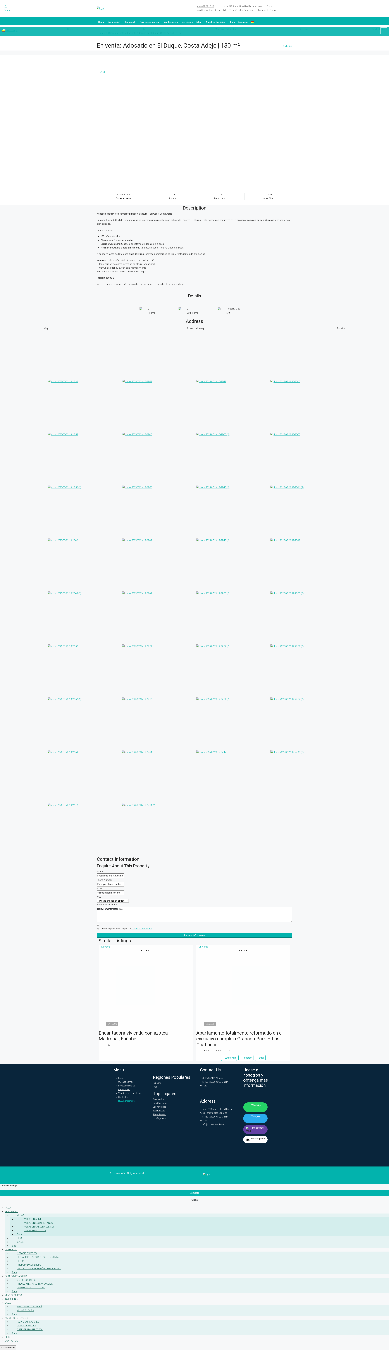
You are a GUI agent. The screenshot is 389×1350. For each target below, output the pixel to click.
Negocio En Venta (27, 1253)
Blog (232, 22)
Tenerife (157, 1083)
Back (19, 1234)
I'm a (99, 897)
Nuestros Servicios (215, 22)
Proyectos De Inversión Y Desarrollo (39, 1268)
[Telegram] (288, 7)
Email (99, 888)
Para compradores (149, 22)
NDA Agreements (127, 1101)
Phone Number (104, 880)
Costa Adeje (158, 1099)
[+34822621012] (383, 30)
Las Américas (159, 1107)
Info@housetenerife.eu (208, 10)
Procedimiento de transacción (35, 1283)
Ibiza (155, 1087)
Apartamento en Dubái (29, 1306)
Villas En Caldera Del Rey (39, 1226)
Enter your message (107, 904)
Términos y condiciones (129, 1093)
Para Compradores (28, 1321)
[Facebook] (277, 7)
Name (100, 871)
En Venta (7, 8)
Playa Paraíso (159, 1114)
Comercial (129, 22)
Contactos (243, 22)
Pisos (20, 1238)
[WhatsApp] (291, 7)
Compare (194, 1192)
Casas (20, 1242)
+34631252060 (209, 1082)
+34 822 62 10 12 (205, 6)
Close (194, 1199)
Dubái (198, 22)
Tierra (20, 1261)
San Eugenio (159, 1110)
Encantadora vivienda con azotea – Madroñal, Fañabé (135, 1036)
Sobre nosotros (26, 1280)
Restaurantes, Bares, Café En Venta (38, 1257)
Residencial (114, 22)
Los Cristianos (160, 1103)
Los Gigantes (159, 1118)
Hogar (101, 22)
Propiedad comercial (29, 1264)
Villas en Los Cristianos (38, 1223)
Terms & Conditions (141, 928)
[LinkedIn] (280, 7)
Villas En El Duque (35, 1230)
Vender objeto (171, 22)
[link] (145, 988)
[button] (144, 950)
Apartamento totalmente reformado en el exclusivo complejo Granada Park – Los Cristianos (239, 1038)
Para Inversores (26, 1325)
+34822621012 (209, 1078)
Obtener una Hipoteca (30, 1329)
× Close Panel (8, 1347)
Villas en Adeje (33, 1219)
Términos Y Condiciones (31, 1287)
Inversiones (187, 22)
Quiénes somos (126, 1082)
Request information (194, 935)
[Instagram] (284, 7)
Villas (20, 1215)
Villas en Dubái (25, 1310)
